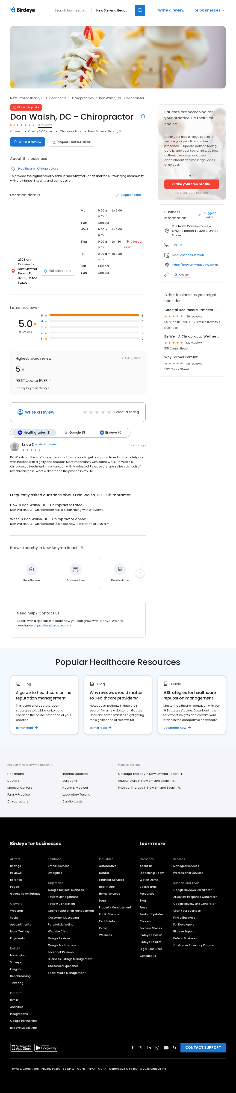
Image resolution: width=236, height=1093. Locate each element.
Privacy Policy (50, 1069)
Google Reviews (59, 938)
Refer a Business (185, 938)
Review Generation (61, 904)
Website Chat (58, 931)
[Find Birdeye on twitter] (141, 1047)
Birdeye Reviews (151, 935)
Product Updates (152, 914)
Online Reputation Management (71, 911)
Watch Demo (149, 880)
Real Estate (107, 921)
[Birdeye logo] (23, 10)
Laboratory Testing (76, 794)
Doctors (13, 781)
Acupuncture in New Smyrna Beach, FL (146, 781)
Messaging (18, 955)
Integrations (19, 1014)
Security (68, 1069)
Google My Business (62, 945)
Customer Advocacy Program (194, 945)
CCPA (102, 1069)
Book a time (148, 887)
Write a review (171, 10)
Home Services (109, 894)
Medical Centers (19, 787)
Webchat (16, 911)
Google (184, 274)
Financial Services (111, 880)
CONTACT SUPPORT (203, 1047)
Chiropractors (83, 98)
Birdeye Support (184, 931)
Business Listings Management (70, 959)
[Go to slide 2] (193, 175)
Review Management (63, 897)
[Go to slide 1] (190, 175)
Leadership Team (152, 873)
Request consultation (74, 141)
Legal (102, 900)
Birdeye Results (151, 942)
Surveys (15, 962)
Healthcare (57, 98)
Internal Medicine (75, 774)
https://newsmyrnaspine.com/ (195, 264)
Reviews (16, 873)
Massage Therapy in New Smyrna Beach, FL (150, 774)
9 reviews (45, 125)
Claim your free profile (191, 184)
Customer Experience (63, 966)
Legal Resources (151, 949)
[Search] (140, 10)
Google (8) (77, 432)
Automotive (107, 866)
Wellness (105, 935)
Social (14, 918)
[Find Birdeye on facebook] (133, 1047)
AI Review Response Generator (195, 897)
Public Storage (109, 914)
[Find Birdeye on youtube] (166, 1047)
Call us (177, 245)
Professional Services (188, 873)
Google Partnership (24, 1021)
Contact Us (148, 956)
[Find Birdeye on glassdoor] (174, 1047)
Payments (17, 938)
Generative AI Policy (123, 1069)
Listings (15, 866)
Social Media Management (67, 973)
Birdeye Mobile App (23, 1028)
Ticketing (16, 983)
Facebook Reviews (61, 952)
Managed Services (186, 866)
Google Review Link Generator (194, 904)
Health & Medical (75, 787)
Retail (103, 928)
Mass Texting (19, 931)
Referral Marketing (61, 924)
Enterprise (55, 873)
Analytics (16, 1007)
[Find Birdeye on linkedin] (149, 1047)
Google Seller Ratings (25, 894)
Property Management (115, 907)
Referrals (16, 880)
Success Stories (151, 928)
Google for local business (66, 890)
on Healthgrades (46, 444)
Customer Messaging (63, 918)
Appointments (20, 924)
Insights (16, 969)
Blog (143, 900)
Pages (14, 887)
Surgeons (69, 781)
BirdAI (14, 1000)
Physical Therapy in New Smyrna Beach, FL (149, 787)
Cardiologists (72, 801)
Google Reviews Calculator (192, 890)
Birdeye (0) (114, 432)
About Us (146, 866)
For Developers (183, 924)
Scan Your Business (187, 911)
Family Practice (18, 794)
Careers (145, 921)
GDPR (81, 1069)
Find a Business (184, 918)
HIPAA (91, 1069)
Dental (104, 873)
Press (143, 907)
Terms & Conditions (24, 1069)
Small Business (58, 866)
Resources (147, 894)
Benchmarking (20, 976)
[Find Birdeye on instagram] (157, 1047)
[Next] (140, 573)
